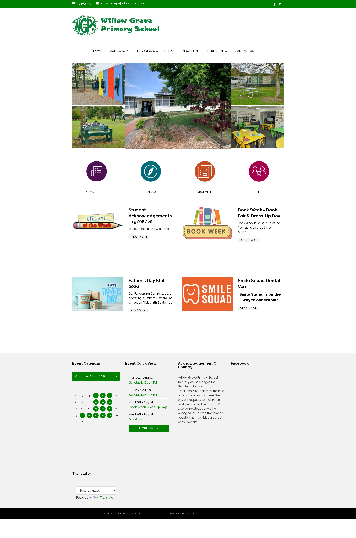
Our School (120, 51)
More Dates (149, 428)
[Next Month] (116, 376)
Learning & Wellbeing (155, 51)
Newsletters (96, 191)
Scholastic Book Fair (143, 382)
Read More (139, 236)
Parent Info (217, 51)
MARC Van (136, 419)
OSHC (258, 191)
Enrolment (190, 51)
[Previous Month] (75, 376)
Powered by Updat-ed (182, 513)
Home (97, 51)
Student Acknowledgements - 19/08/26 (150, 215)
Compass (150, 191)
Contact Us (244, 51)
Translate (106, 497)
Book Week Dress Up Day (148, 407)
